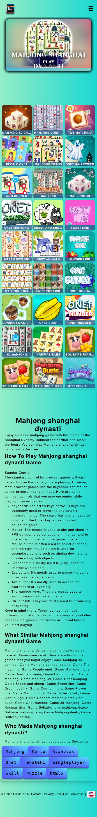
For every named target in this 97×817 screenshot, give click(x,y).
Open (90, 8)
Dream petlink (17, 246)
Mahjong (48, 183)
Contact (36, 794)
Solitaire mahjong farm (17, 373)
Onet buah (48, 310)
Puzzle (34, 773)
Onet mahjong (17, 215)
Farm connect (17, 183)
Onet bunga (80, 278)
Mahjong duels (48, 373)
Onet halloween (80, 151)
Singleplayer (69, 762)
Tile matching (80, 120)
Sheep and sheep (48, 215)
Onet (11, 762)
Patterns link (48, 278)
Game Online (24, 8)
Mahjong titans (48, 151)
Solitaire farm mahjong (80, 342)
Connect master (17, 310)
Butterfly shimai (80, 373)
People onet (17, 151)
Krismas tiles (48, 342)
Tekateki (34, 762)
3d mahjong (17, 342)
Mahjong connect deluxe (48, 120)
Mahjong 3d (80, 183)
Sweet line (80, 215)
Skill (12, 773)
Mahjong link (17, 278)
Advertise (77, 794)
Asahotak (63, 751)
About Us (62, 794)
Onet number (80, 310)
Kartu (38, 751)
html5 (56, 773)
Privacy (49, 794)
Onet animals (48, 246)
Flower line (80, 246)
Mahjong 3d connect (17, 120)
